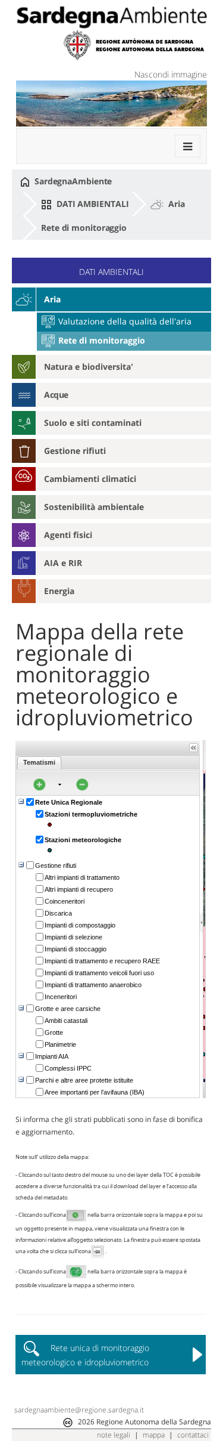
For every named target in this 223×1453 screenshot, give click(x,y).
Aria (175, 203)
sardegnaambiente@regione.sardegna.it (79, 1410)
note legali (113, 1435)
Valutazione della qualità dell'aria (123, 321)
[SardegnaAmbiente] (111, 17)
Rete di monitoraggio (84, 227)
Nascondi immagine (170, 74)
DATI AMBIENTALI (91, 203)
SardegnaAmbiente (72, 181)
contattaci (193, 1435)
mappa (154, 1435)
